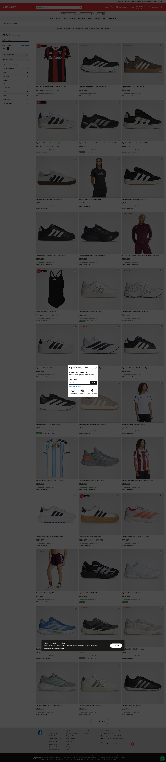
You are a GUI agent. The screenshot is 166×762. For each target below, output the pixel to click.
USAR (93, 383)
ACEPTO (116, 645)
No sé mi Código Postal (75, 386)
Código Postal (73, 379)
